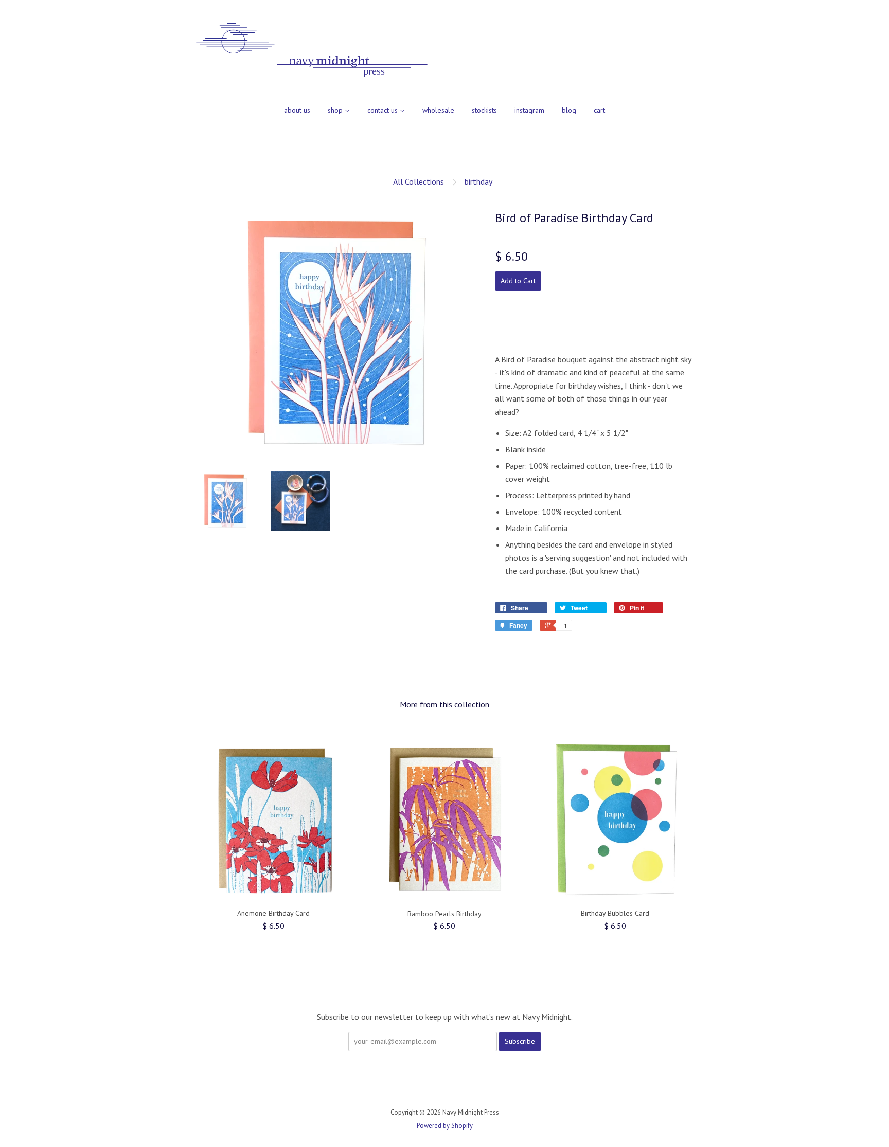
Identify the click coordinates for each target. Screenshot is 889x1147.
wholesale (438, 110)
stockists (484, 110)
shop (336, 110)
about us (297, 110)
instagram (529, 110)
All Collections (418, 181)
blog (569, 110)
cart (599, 110)
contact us (383, 110)
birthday (478, 181)
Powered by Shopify (445, 1125)
